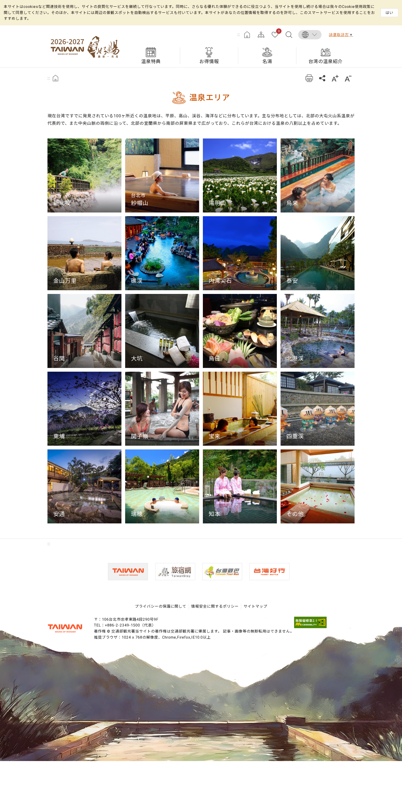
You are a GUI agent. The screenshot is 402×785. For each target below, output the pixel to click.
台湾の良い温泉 (84, 46)
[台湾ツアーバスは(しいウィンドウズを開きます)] (222, 571)
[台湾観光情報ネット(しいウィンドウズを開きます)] (128, 571)
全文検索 (289, 34)
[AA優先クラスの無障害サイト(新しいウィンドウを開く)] (310, 627)
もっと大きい (335, 78)
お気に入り (279, 31)
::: (238, 34)
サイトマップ (261, 34)
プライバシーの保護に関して (160, 606)
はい (389, 12)
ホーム (247, 34)
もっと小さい (348, 78)
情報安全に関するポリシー (215, 606)
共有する (322, 78)
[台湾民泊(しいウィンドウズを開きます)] (175, 571)
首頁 (55, 78)
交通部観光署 (64, 628)
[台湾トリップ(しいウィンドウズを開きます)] (269, 571)
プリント (309, 78)
